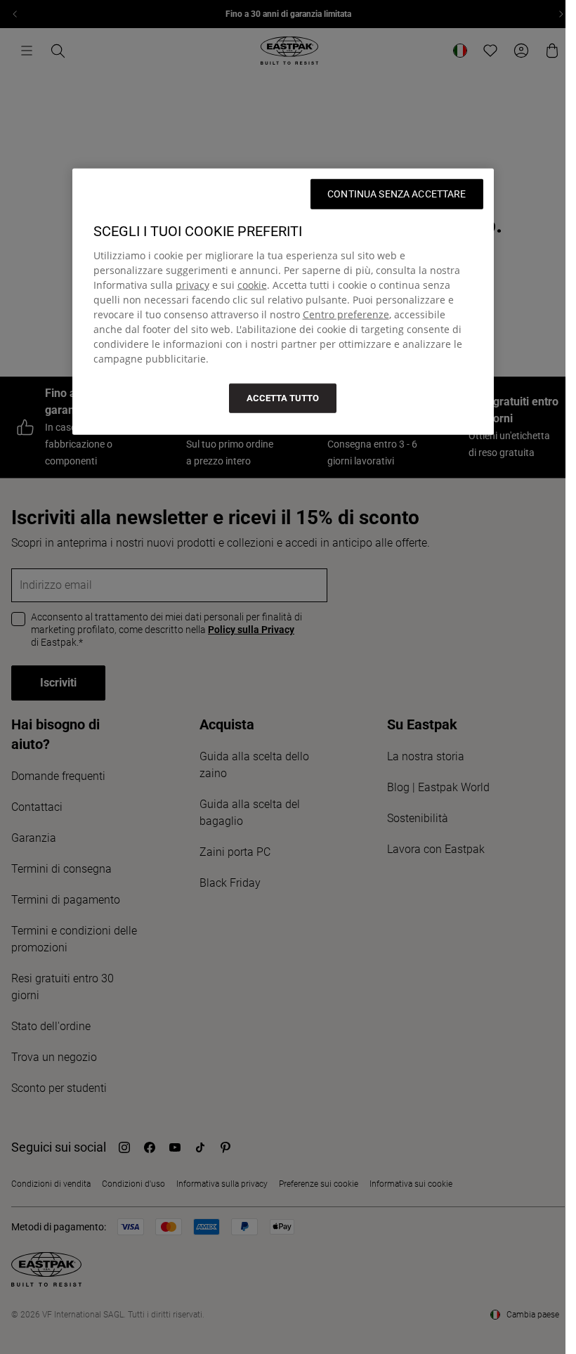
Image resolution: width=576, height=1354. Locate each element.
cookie (252, 285)
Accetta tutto (283, 398)
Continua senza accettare (396, 194)
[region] (283, 302)
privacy (192, 285)
